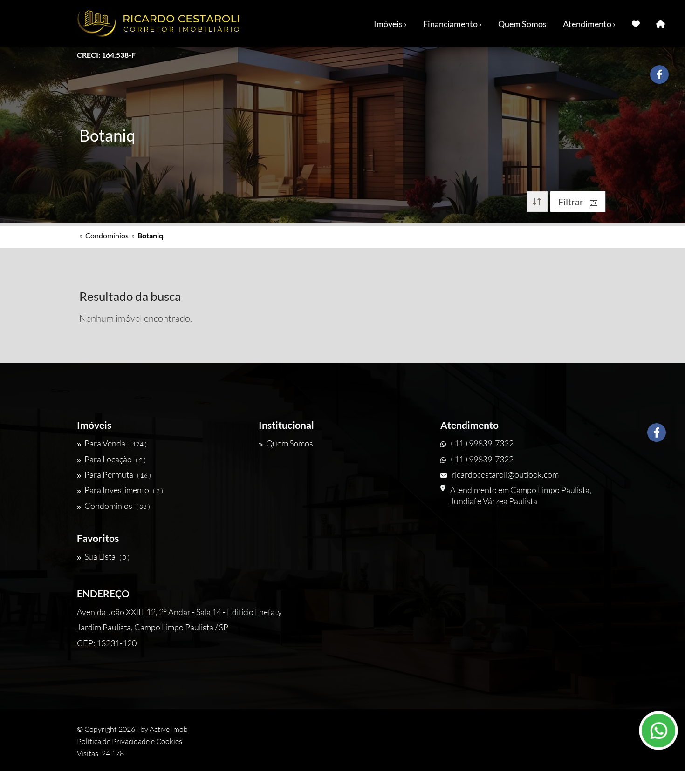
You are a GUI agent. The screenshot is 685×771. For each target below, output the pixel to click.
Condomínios (107, 235)
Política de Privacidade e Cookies (129, 741)
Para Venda (115, 443)
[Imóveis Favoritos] (636, 23)
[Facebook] (656, 432)
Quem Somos (522, 24)
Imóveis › (390, 24)
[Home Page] (660, 23)
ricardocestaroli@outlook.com (505, 474)
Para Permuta (117, 474)
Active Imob (169, 729)
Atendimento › (589, 24)
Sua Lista (107, 556)
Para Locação (115, 459)
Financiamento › (452, 24)
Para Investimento (123, 490)
